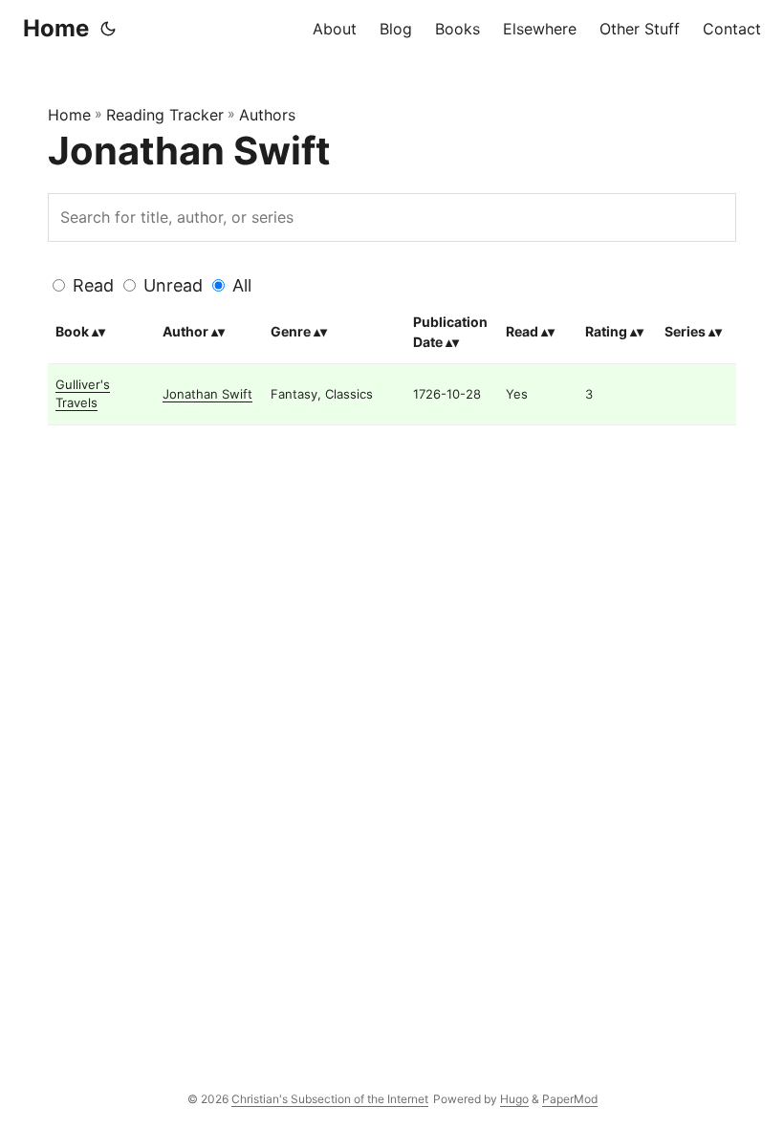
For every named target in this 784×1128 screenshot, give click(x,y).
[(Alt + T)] (108, 28)
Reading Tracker (165, 114)
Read (93, 285)
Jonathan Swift (207, 393)
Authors (267, 114)
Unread (173, 285)
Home (56, 28)
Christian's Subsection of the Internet (329, 1099)
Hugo (514, 1099)
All (241, 285)
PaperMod (570, 1099)
